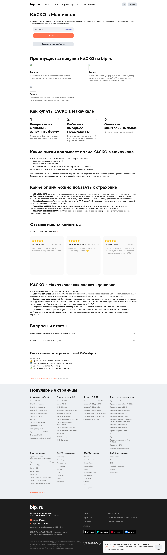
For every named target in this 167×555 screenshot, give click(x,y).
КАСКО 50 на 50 (63, 434)
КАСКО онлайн (42, 378)
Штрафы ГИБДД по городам (94, 416)
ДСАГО (32, 419)
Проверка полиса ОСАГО (39, 432)
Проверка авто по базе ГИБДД (121, 404)
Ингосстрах (61, 466)
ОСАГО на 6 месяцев (37, 407)
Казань (86, 469)
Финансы (92, 4)
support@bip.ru (39, 520)
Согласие (60, 475)
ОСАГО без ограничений (38, 410)
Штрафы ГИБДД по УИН (92, 410)
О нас (86, 513)
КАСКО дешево (62, 440)
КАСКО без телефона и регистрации (65, 423)
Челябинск (87, 478)
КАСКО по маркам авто (65, 437)
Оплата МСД (35, 465)
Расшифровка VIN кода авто (120, 448)
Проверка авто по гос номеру (120, 410)
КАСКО (56, 4)
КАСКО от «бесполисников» (67, 410)
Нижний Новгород (90, 472)
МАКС (59, 478)
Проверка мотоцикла (117, 437)
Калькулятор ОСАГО (37, 429)
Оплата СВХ (34, 468)
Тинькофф (60, 457)
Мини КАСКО (61, 404)
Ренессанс (60, 481)
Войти (132, 4)
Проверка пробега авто (118, 431)
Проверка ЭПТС (116, 445)
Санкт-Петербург (90, 460)
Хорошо (158, 547)
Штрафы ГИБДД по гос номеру (95, 413)
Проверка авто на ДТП (118, 413)
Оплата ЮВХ (34, 471)
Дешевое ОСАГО (36, 435)
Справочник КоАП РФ (91, 419)
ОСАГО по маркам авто (38, 413)
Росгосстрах (61, 463)
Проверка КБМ (115, 401)
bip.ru (32, 378)
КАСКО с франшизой (64, 416)
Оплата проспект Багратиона (40, 477)
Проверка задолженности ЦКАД (42, 462)
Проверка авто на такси (118, 424)
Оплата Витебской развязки (40, 483)
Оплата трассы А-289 (38, 480)
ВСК (58, 472)
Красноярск (88, 475)
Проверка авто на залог (118, 428)
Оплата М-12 (34, 474)
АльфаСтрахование (64, 460)
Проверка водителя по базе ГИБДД (120, 441)
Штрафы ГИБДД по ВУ (92, 407)
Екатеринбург (88, 466)
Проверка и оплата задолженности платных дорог (41, 458)
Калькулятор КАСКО (64, 413)
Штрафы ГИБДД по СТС (92, 404)
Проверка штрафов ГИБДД (93, 401)
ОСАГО (48, 4)
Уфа (85, 485)
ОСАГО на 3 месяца (37, 404)
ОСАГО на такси (36, 416)
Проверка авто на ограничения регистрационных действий (121, 420)
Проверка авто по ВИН (118, 407)
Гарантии (88, 517)
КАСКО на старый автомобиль (67, 419)
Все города (88, 488)
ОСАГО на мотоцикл (37, 422)
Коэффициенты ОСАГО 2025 (40, 438)
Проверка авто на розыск (119, 416)
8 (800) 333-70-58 (40, 523)
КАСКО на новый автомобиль (67, 431)
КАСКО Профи (62, 407)
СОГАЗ (59, 469)
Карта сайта (113, 513)
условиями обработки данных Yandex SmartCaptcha (57, 548)
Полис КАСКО (62, 401)
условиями (110, 547)
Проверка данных (78, 4)
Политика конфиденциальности (122, 517)
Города (54, 378)
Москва (86, 457)
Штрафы (65, 4)
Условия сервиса (115, 521)
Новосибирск (88, 463)
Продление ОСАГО (37, 426)
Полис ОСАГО (35, 401)
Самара (86, 481)
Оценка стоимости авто (118, 434)
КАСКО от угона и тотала (66, 428)
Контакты (88, 521)
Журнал (87, 526)
